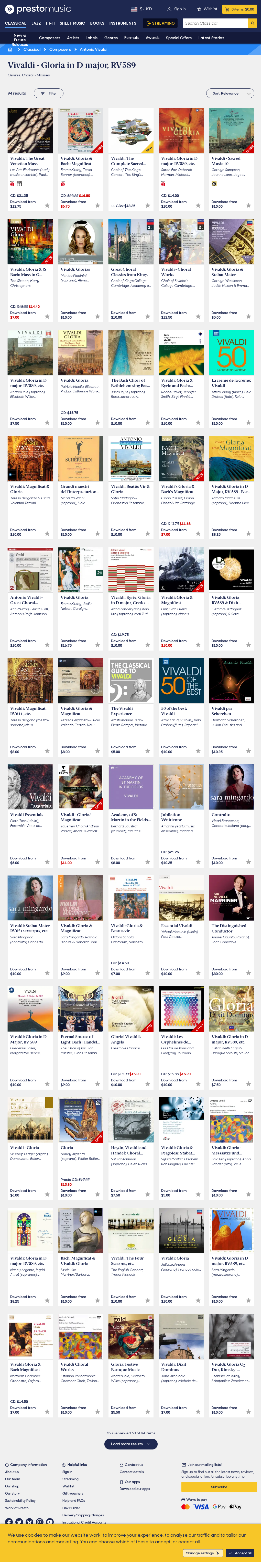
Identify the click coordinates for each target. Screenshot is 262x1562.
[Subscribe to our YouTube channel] (51, 1522)
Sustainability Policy (20, 1500)
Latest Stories (211, 37)
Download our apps (135, 1489)
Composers (49, 37)
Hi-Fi (50, 23)
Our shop (12, 1486)
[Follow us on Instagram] (41, 1522)
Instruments (123, 23)
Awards (152, 37)
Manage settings (200, 1553)
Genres (111, 37)
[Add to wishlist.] (47, 205)
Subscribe (219, 1487)
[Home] (10, 49)
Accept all (243, 1553)
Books (97, 23)
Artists (73, 37)
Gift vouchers (72, 1493)
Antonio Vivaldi (93, 49)
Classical (15, 23)
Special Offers (179, 37)
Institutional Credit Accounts (84, 1522)
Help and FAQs (73, 1500)
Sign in (180, 9)
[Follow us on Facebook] (10, 1522)
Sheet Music (72, 23)
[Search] (252, 23)
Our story (12, 1493)
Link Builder (71, 1508)
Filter (53, 93)
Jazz (36, 23)
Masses (43, 75)
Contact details (132, 1472)
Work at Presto (17, 1508)
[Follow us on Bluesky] (31, 1522)
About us (12, 1472)
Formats (131, 37)
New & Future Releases (20, 40)
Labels (92, 37)
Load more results (127, 1444)
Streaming (163, 23)
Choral (28, 75)
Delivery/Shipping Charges (83, 1515)
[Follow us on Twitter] (20, 1522)
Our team (12, 1479)
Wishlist (210, 9)
